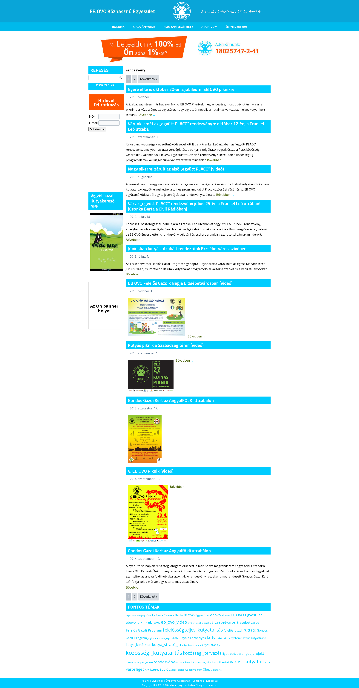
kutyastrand (258, 638)
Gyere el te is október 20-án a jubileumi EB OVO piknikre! (182, 89)
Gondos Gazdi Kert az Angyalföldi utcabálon (169, 550)
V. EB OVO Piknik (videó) (151, 471)
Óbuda (207, 669)
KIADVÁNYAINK (144, 27)
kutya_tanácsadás (191, 645)
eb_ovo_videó (174, 622)
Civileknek (157, 680)
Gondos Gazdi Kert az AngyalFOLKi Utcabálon (171, 400)
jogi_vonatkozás (156, 638)
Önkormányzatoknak (178, 680)
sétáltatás (180, 662)
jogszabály (172, 638)
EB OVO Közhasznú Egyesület (122, 11)
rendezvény (164, 661)
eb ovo (226, 615)
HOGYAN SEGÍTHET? (178, 27)
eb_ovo (154, 622)
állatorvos (217, 670)
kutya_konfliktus (138, 644)
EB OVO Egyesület (246, 615)
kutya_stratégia (166, 644)
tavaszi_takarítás (206, 662)
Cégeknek (198, 680)
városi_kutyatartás (250, 661)
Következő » (148, 79)
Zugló (164, 669)
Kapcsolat (211, 680)
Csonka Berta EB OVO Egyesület (186, 615)
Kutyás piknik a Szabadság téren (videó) (166, 345)
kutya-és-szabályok (192, 638)
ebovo (215, 615)
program (146, 662)
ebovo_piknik (136, 622)
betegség (141, 615)
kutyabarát (217, 637)
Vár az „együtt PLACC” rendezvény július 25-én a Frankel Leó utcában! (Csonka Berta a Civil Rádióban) (194, 206)
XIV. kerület (152, 669)
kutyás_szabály (211, 645)
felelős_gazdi (233, 630)
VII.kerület (223, 662)
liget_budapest (232, 654)
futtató (249, 630)
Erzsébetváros (223, 622)
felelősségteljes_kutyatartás (193, 629)
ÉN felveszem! (236, 27)
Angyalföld (131, 615)
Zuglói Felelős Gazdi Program (185, 669)
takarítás (190, 662)
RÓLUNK (118, 27)
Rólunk (145, 680)
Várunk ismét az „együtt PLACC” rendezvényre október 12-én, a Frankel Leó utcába (196, 126)
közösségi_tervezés (202, 653)
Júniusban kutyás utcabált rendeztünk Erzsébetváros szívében (187, 248)
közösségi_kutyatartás (154, 652)
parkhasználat (132, 662)
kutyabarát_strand (239, 638)
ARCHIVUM (209, 27)
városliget (135, 669)
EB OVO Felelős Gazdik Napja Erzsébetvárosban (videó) (180, 283)
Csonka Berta (154, 615)
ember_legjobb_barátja (199, 623)
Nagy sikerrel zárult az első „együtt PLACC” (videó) (176, 168)
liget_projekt (253, 653)
